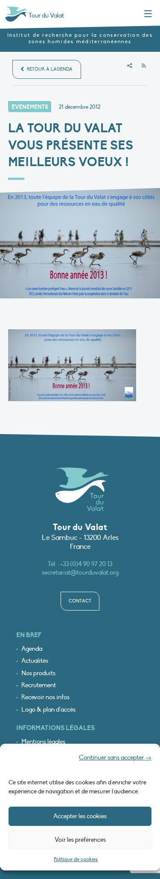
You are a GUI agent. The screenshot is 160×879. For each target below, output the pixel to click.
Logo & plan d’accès (48, 709)
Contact (80, 601)
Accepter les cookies (80, 816)
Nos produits (38, 673)
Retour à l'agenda (49, 69)
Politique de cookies (76, 859)
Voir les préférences (80, 839)
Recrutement (38, 685)
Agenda (31, 649)
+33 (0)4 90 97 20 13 (86, 564)
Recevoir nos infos (45, 697)
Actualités (34, 660)
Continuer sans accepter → (115, 757)
